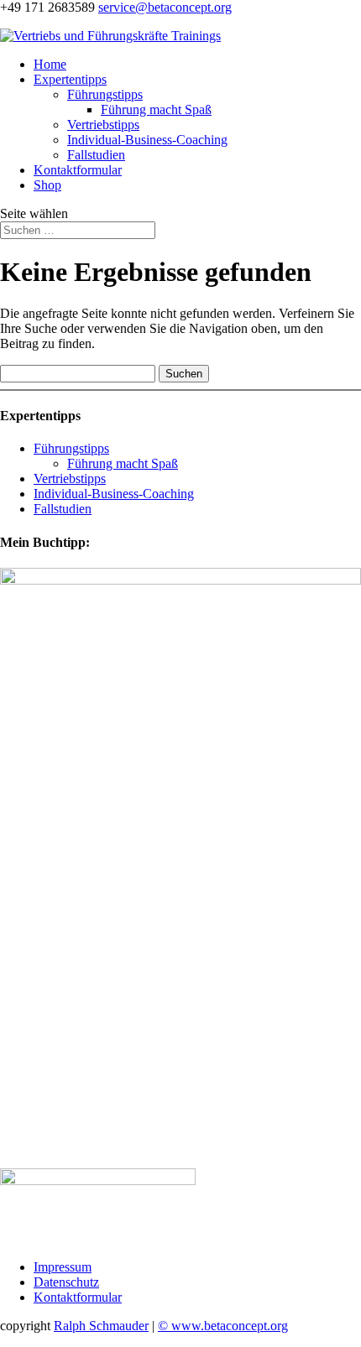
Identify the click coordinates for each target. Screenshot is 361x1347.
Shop (47, 185)
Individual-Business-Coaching (147, 140)
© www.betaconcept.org (223, 1325)
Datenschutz (66, 1282)
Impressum (63, 1267)
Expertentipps (70, 79)
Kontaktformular (78, 170)
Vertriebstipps (103, 124)
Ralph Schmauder (101, 1325)
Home (50, 64)
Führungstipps (105, 94)
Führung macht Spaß (156, 109)
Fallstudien (96, 155)
